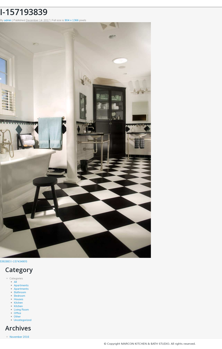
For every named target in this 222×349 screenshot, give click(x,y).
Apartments (21, 285)
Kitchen (18, 302)
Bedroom (19, 295)
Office (17, 313)
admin (7, 20)
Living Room (21, 309)
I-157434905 (19, 261)
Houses (18, 299)
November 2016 (19, 336)
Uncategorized (22, 320)
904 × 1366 (72, 20)
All (15, 281)
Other (17, 316)
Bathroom (20, 292)
